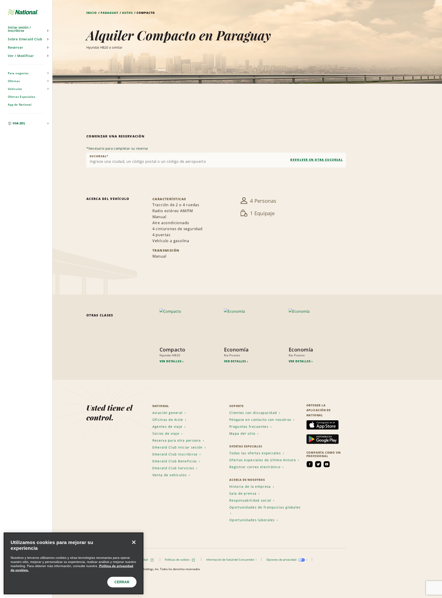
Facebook (309, 464)
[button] (26, 29)
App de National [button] (20, 105)
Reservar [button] (15, 47)
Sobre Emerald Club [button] (25, 39)
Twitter (318, 464)
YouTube (326, 464)
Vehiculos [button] (15, 89)
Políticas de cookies (177, 560)
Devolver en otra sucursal (316, 160)
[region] (73, 563)
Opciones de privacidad (281, 560)
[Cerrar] (134, 542)
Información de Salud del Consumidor (230, 560)
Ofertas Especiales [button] (21, 97)
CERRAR (121, 582)
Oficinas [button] (14, 81)
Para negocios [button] (18, 73)
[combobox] (216, 160)
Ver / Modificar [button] (21, 56)
